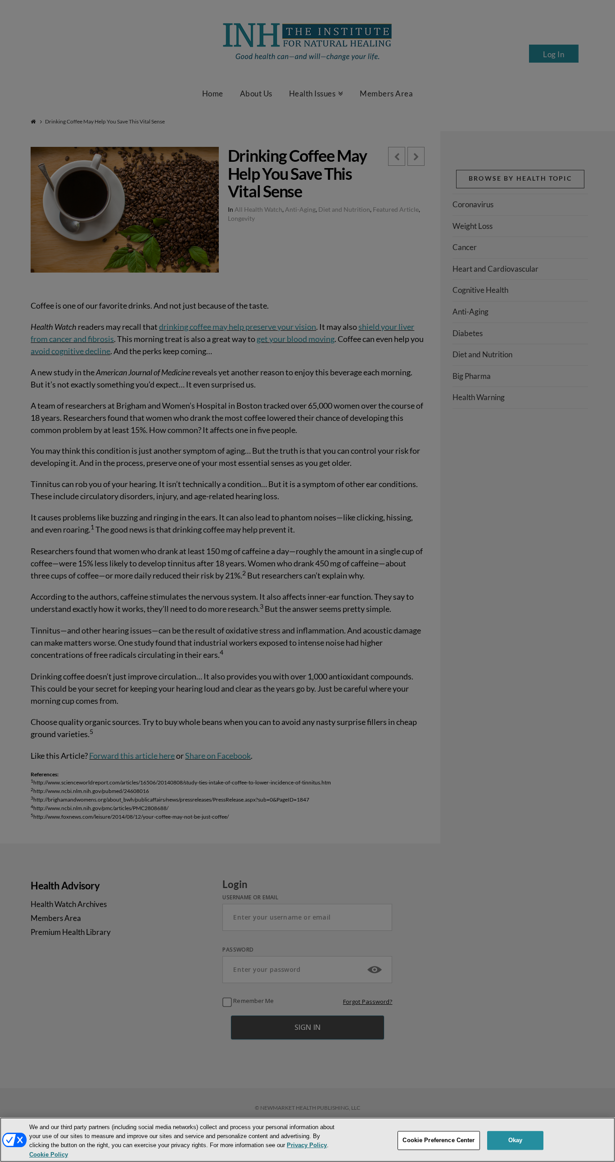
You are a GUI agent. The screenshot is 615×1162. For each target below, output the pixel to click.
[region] (307, 1139)
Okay (515, 1140)
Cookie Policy (48, 1154)
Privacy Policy (307, 1145)
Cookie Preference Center (438, 1140)
